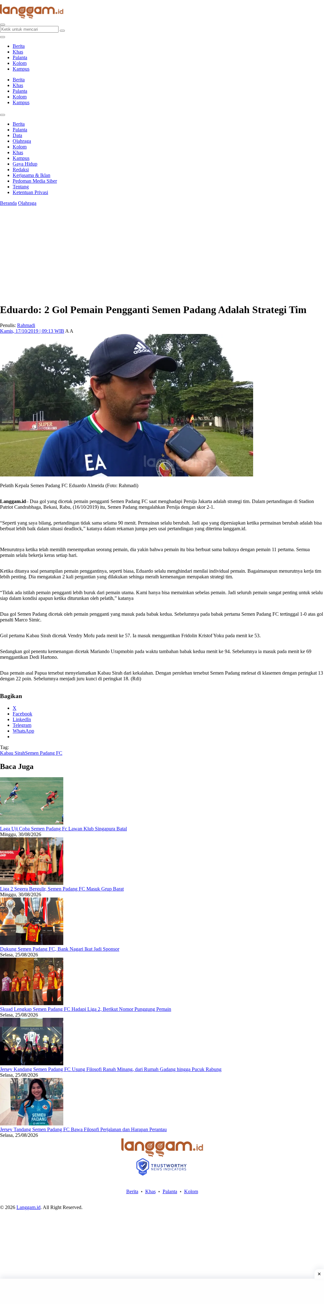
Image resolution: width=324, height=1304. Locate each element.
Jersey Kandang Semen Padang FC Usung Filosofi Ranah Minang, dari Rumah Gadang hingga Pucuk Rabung (110, 1069)
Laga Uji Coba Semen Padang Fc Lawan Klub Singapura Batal (63, 828)
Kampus (21, 69)
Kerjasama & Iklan (31, 175)
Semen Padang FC (43, 753)
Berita (19, 46)
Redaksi (21, 169)
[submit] (62, 31)
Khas (18, 51)
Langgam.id (28, 1207)
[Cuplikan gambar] (31, 823)
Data (17, 135)
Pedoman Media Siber (35, 181)
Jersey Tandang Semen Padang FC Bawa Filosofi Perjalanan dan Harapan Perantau (83, 1129)
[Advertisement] (162, 1291)
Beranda (8, 203)
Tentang (21, 186)
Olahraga (22, 141)
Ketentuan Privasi (30, 192)
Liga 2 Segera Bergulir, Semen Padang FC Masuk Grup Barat (62, 888)
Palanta (20, 57)
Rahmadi (26, 325)
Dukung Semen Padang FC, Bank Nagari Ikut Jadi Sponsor (59, 949)
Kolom (20, 63)
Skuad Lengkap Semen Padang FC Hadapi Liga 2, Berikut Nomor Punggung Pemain (85, 1009)
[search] (2, 25)
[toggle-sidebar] (2, 37)
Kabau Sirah (12, 753)
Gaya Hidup (25, 164)
